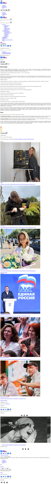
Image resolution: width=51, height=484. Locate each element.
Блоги (3, 7)
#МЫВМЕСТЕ (3, 314)
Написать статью (3, 44)
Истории (3, 5)
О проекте (4, 51)
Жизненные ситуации (6, 30)
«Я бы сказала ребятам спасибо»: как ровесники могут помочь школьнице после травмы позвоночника (18, 270)
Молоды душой (7, 29)
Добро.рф (7, 357)
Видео (3, 40)
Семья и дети (6, 33)
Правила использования (6, 53)
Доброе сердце (6, 25)
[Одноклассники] (24, 415)
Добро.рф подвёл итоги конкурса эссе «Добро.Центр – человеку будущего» (13, 398)
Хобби (5, 27)
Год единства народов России (7, 39)
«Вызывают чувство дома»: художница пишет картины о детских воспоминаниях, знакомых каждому (17, 184)
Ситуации (4, 6)
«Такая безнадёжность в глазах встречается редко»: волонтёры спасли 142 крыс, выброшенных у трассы (18, 227)
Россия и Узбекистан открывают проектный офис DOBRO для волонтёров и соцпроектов (15, 359)
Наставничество (7, 28)
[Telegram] (27, 415)
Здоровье (5, 35)
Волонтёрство (6, 31)
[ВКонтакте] (21, 415)
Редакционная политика (6, 52)
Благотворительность (8, 32)
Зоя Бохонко (7, 403)
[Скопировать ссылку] (29, 415)
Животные (6, 26)
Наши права (6, 34)
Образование (4, 14)
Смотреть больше (3, 272)
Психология (6, 36)
